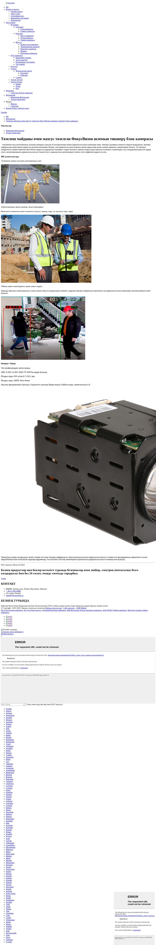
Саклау (14, 69)
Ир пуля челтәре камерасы (12, 610)
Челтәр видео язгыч (24, 71)
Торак (18, 86)
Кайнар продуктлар (53, 608)
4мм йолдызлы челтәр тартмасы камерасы (84, 610)
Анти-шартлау (22, 60)
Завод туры (15, 14)
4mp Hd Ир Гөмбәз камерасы (115, 610)
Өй (7, 7)
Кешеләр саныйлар (28, 49)
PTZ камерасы (17, 55)
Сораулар (14, 106)
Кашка (18, 84)
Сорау (3, 578)
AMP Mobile (81, 608)
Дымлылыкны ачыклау (30, 47)
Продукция (10, 22)
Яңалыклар (10, 95)
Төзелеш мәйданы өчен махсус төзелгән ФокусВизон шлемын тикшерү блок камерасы (42, 121)
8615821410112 (7, 634)
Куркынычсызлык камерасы (54, 610)
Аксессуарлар (16, 82)
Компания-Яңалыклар (20, 97)
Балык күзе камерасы (29, 44)
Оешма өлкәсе (17, 12)
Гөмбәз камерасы (27, 31)
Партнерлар (16, 20)
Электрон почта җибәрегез (12, 632)
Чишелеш (10, 91)
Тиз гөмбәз (20, 64)
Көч (17, 88)
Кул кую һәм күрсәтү (32, 610)
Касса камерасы (27, 36)
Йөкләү (14, 104)
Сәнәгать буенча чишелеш (22, 93)
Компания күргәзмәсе (20, 18)
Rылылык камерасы (28, 53)
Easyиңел (19, 27)
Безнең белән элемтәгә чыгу (17, 108)
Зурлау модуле (17, 80)
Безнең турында (12, 9)
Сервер (19, 77)
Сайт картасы (69, 608)
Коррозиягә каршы (23, 58)
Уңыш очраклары (18, 99)
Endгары (19, 33)
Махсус (19, 42)
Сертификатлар (17, 16)
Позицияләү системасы (25, 62)
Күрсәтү (14, 66)
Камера (23, 51)
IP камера (15, 25)
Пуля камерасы (26, 29)
